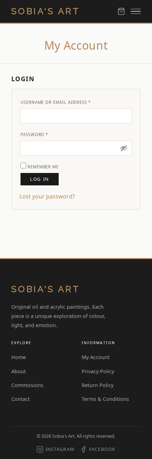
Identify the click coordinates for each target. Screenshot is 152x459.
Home (18, 357)
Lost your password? (47, 196)
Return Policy (97, 385)
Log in (39, 179)
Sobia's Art (45, 11)
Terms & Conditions (105, 399)
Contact (20, 399)
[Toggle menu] (136, 11)
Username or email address (66, 102)
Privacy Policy (98, 371)
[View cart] (121, 11)
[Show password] (124, 148)
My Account (96, 357)
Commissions (27, 385)
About (18, 371)
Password (45, 134)
